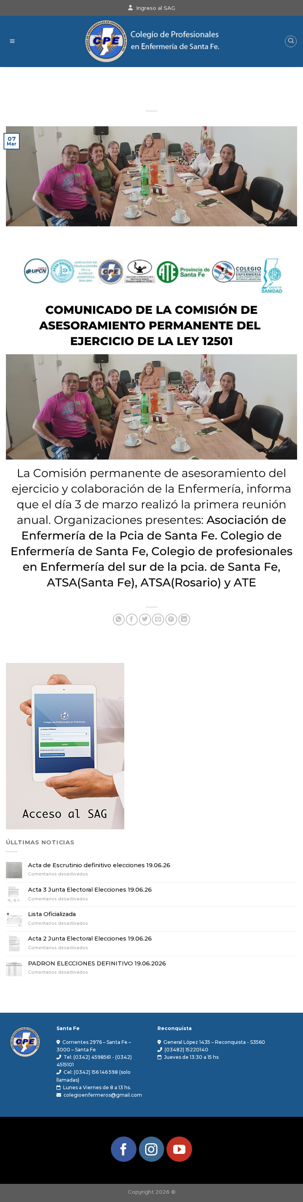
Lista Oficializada (52, 914)
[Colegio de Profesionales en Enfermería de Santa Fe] (151, 42)
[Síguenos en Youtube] (179, 1149)
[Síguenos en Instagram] (151, 1149)
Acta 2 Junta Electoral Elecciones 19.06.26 (90, 938)
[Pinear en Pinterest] (171, 620)
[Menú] (12, 41)
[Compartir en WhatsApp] (119, 620)
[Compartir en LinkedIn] (184, 620)
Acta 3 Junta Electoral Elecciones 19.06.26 (90, 890)
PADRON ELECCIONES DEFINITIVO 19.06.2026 (97, 963)
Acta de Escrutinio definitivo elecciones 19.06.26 (99, 865)
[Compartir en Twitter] (145, 620)
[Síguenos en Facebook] (123, 1149)
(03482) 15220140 (186, 1050)
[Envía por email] (158, 620)
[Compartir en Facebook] (132, 620)
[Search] (290, 41)
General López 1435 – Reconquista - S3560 (214, 1042)
